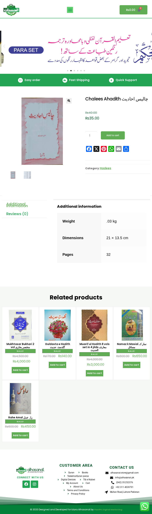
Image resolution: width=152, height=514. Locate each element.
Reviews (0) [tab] (17, 213)
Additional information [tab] (17, 204)
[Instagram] (34, 484)
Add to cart (112, 135)
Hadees (105, 168)
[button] (70, 10)
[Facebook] (26, 484)
